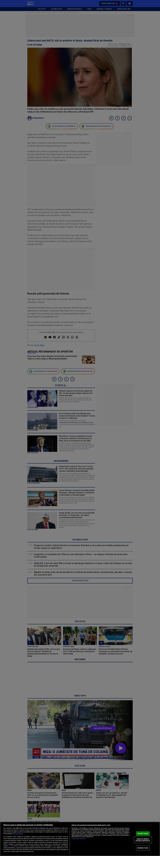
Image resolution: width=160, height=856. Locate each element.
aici (9, 846)
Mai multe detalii (18, 833)
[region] (80, 839)
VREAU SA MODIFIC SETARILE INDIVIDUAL (143, 840)
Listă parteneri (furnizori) (79, 838)
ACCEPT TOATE (143, 833)
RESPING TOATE (143, 848)
